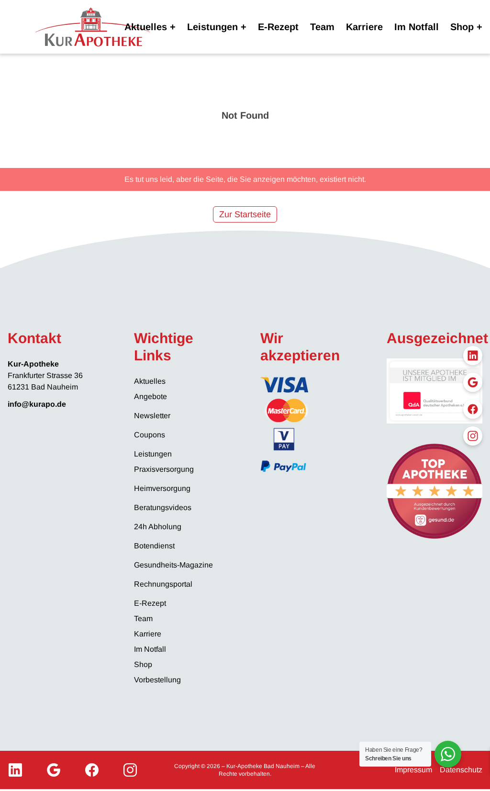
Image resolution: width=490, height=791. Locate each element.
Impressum (413, 770)
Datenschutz (461, 770)
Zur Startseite (245, 214)
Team (322, 27)
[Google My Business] (53, 770)
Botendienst (154, 546)
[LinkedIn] (15, 770)
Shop (462, 27)
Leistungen (212, 27)
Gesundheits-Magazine (173, 565)
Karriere (364, 27)
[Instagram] (130, 770)
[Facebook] (92, 770)
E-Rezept (278, 27)
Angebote (150, 396)
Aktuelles (145, 27)
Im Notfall (416, 27)
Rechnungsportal (163, 584)
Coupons (149, 435)
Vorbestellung (157, 680)
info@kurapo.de (37, 404)
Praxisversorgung (164, 469)
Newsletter (152, 416)
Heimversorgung (162, 488)
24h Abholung (157, 527)
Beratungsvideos (162, 507)
